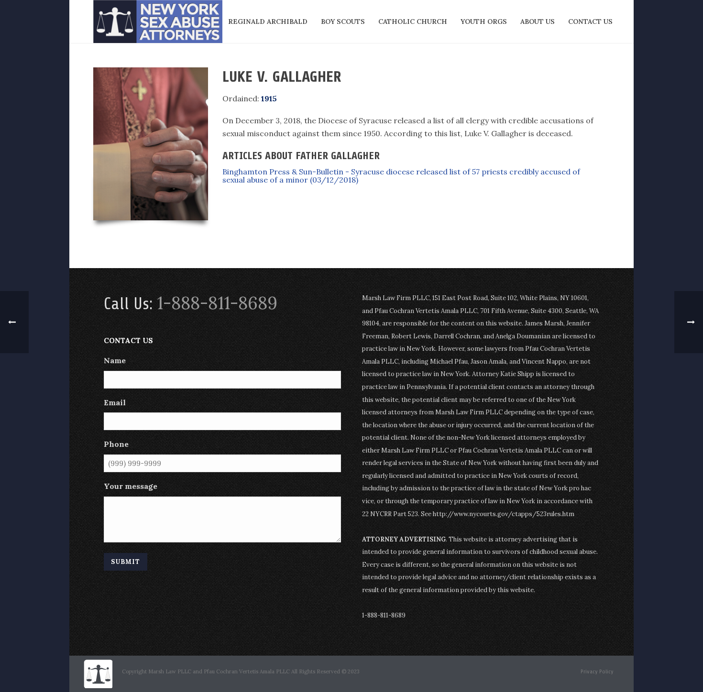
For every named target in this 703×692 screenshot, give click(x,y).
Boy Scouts (343, 21)
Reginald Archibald (268, 21)
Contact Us (590, 21)
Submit (125, 562)
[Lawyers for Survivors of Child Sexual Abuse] (98, 673)
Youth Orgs (484, 21)
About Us (537, 21)
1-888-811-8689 (217, 303)
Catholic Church (412, 21)
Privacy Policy (597, 671)
